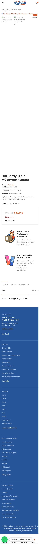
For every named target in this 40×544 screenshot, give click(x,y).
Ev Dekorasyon (16, 9)
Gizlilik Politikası (7, 359)
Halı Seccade (6, 449)
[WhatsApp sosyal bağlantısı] (18, 203)
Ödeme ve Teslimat (9, 370)
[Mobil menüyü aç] (3, 3)
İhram (4, 395)
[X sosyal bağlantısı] (10, 203)
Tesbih (4, 399)
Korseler (4, 463)
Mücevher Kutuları (15, 194)
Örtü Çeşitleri (6, 471)
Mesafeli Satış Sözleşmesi (11, 355)
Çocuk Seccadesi (8, 446)
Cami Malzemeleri (8, 514)
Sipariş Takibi (6, 348)
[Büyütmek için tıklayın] (5, 11)
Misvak (4, 416)
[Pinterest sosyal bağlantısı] (16, 203)
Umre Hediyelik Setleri (9, 438)
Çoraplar (5, 456)
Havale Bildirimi (7, 352)
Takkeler (4, 493)
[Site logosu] (20, 3)
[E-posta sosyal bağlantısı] (13, 203)
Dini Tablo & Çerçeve (9, 453)
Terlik (3, 409)
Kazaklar (4, 460)
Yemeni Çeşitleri (7, 485)
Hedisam (11, 185)
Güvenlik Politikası (8, 373)
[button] (4, 539)
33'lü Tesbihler (7, 503)
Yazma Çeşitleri (7, 489)
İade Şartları (6, 362)
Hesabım (5, 345)
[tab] (5, 284)
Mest (3, 413)
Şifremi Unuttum (7, 366)
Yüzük (4, 402)
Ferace (4, 406)
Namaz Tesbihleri (8, 507)
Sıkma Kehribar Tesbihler (10, 510)
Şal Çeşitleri (6, 467)
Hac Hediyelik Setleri (9, 518)
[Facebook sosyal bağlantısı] (8, 203)
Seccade (5, 391)
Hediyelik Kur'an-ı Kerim (10, 496)
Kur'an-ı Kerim (7, 424)
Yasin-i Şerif (6, 420)
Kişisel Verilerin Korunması (11, 377)
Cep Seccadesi (7, 442)
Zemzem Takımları (8, 500)
